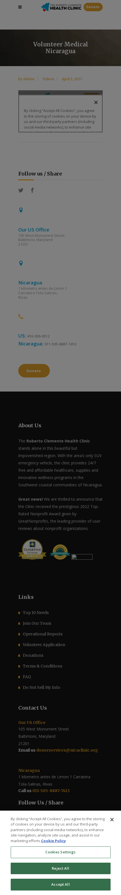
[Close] (112, 819)
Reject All (60, 868)
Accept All (60, 884)
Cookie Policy (53, 840)
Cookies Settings (60, 851)
